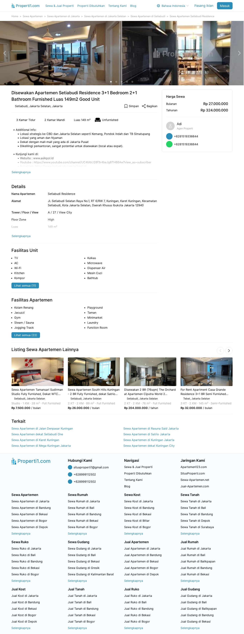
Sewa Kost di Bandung (139, 507)
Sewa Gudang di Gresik (83, 568)
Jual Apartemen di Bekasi (141, 561)
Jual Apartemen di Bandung (143, 555)
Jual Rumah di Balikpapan (198, 561)
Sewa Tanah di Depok (195, 520)
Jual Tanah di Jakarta (82, 596)
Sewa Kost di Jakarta (138, 501)
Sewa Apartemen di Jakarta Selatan (105, 16)
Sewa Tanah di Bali (193, 507)
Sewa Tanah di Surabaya (197, 527)
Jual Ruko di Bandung (138, 608)
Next (237, 383)
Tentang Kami (117, 6)
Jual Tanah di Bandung (83, 608)
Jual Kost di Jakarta (24, 596)
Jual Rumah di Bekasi (195, 574)
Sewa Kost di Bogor (137, 527)
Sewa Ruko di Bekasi (25, 568)
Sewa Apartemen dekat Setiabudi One (37, 434)
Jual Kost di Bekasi (24, 608)
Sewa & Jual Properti (59, 6)
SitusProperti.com (193, 473)
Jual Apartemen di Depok (141, 574)
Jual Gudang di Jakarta (196, 596)
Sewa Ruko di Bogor (25, 574)
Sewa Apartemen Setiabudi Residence (192, 16)
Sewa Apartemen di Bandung (31, 507)
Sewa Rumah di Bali (81, 507)
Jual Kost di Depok (24, 621)
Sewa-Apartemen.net (195, 480)
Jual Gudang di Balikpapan (199, 608)
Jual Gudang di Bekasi (196, 621)
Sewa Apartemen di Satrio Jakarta (146, 434)
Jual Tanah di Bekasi (81, 615)
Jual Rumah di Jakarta (196, 548)
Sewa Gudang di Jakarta (84, 548)
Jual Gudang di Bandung (197, 615)
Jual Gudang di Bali (194, 602)
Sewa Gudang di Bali (82, 555)
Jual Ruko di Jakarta (138, 596)
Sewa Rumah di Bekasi (83, 520)
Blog (133, 6)
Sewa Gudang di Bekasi (84, 561)
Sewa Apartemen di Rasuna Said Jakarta (151, 428)
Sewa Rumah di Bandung (84, 514)
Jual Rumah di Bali (193, 555)
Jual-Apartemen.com (195, 486)
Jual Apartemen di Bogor (141, 568)
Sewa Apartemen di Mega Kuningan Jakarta (41, 445)
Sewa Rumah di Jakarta (84, 501)
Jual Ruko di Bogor (137, 621)
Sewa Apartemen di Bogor (29, 520)
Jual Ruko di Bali (135, 602)
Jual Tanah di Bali (79, 602)
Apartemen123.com (194, 467)
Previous (6, 383)
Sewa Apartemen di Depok (29, 527)
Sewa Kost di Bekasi (137, 514)
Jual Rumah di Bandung (196, 568)
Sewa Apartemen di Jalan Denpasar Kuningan (42, 428)
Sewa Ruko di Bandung (27, 561)
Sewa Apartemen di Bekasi (29, 514)
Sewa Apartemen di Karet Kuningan (35, 440)
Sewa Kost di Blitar (137, 520)
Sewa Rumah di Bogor (83, 527)
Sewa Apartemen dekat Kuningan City (149, 445)
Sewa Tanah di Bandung (197, 514)
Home (14, 16)
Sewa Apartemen (33, 16)
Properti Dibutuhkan (91, 6)
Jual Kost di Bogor (23, 615)
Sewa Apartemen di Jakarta (63, 16)
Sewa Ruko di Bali (23, 555)
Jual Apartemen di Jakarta (142, 548)
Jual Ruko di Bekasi (137, 615)
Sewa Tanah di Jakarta (196, 501)
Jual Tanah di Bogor (81, 621)
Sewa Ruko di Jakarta (26, 548)
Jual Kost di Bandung (25, 602)
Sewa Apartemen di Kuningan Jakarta (148, 440)
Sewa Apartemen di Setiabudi (148, 16)
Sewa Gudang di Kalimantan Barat (91, 574)
